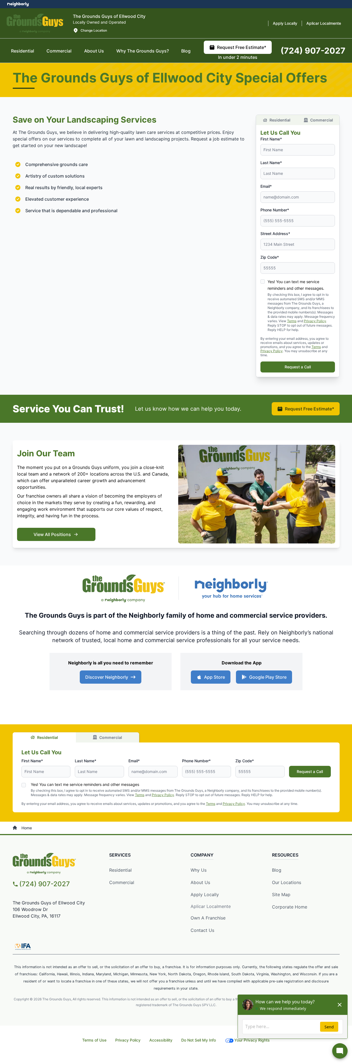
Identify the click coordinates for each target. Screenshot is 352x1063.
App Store (214, 677)
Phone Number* (274, 210)
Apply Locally (205, 894)
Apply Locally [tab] (285, 23)
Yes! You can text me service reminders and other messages (85, 784)
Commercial (321, 120)
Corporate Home (289, 907)
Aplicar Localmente (211, 906)
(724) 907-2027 (44, 884)
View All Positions (52, 534)
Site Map (281, 894)
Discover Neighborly (106, 677)
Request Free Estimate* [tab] (241, 47)
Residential (280, 120)
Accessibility (160, 1040)
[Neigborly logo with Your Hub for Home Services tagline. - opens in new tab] (231, 588)
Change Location (94, 30)
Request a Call (298, 367)
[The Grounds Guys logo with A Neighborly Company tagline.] (35, 23)
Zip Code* (269, 257)
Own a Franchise (208, 918)
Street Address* (275, 233)
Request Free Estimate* (309, 409)
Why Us (199, 870)
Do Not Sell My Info (198, 1040)
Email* (266, 186)
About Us (200, 882)
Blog (276, 870)
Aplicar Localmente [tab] (323, 23)
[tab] (94, 50)
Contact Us (202, 930)
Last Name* (271, 162)
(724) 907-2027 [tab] (312, 51)
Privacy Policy (315, 321)
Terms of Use (94, 1040)
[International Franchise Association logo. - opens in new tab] (23, 946)
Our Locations (286, 882)
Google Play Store (268, 677)
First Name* (271, 139)
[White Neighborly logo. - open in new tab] (18, 4)
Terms (291, 321)
